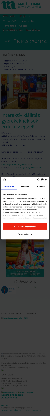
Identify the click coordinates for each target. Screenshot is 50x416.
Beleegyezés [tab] (9, 186)
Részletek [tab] (25, 186)
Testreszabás (23, 234)
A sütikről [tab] (41, 186)
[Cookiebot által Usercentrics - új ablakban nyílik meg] (37, 179)
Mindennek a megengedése (25, 226)
